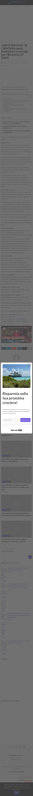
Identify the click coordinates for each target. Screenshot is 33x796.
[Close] (29, 365)
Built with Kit (16, 430)
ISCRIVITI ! (25, 4)
